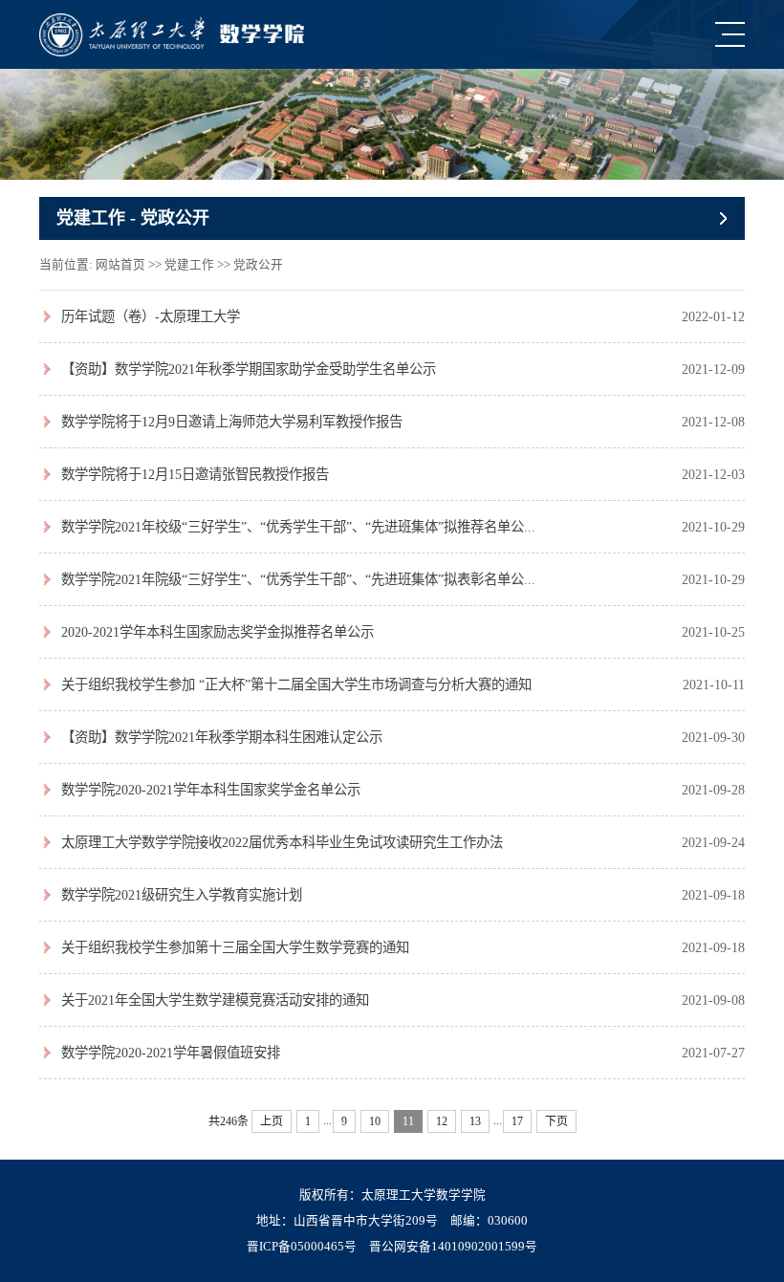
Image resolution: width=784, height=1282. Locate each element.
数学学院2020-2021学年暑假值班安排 (170, 1052)
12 (441, 1121)
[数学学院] (171, 34)
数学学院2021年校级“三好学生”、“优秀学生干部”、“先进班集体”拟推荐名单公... (298, 526)
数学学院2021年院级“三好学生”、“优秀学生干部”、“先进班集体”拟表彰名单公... (298, 579)
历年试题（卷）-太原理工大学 (150, 316)
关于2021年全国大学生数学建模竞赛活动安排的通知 (215, 1000)
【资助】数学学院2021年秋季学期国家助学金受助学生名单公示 (248, 369)
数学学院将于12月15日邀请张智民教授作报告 (195, 474)
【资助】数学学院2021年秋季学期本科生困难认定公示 (221, 737)
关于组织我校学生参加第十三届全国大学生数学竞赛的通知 (235, 947)
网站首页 (120, 265)
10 (375, 1121)
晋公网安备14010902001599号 (453, 1246)
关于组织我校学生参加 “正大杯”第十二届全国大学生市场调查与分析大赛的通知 (296, 684)
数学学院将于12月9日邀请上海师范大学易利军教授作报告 (232, 421)
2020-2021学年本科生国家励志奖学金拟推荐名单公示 (217, 632)
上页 (271, 1121)
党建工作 (189, 265)
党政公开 (258, 265)
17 (517, 1121)
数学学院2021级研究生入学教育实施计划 (181, 894)
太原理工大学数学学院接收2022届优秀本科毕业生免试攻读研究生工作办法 (282, 842)
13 (475, 1121)
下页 (556, 1121)
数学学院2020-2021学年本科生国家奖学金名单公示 (210, 789)
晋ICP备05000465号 (302, 1246)
